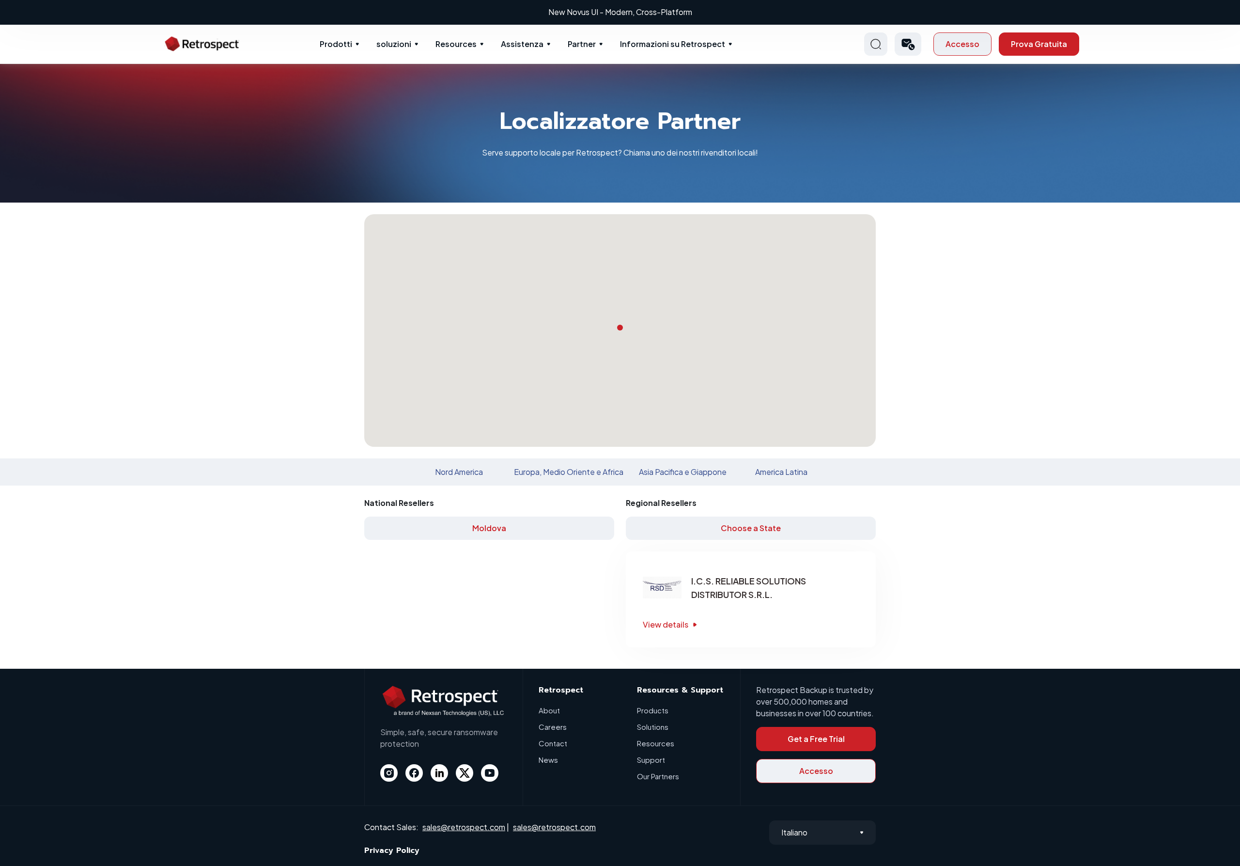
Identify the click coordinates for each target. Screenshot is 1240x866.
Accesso (962, 44)
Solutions (652, 726)
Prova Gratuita (1039, 44)
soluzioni (393, 44)
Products (652, 710)
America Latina (781, 472)
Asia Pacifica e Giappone (683, 472)
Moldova (489, 528)
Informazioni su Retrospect (672, 44)
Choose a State (751, 528)
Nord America (459, 472)
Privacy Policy (391, 850)
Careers (553, 726)
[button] (908, 44)
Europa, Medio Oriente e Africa (568, 472)
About (549, 710)
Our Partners (658, 776)
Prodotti (336, 44)
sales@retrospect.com (463, 827)
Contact (553, 743)
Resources (456, 44)
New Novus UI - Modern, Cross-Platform (620, 12)
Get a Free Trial (816, 739)
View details (665, 624)
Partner (582, 44)
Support (651, 759)
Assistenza (522, 44)
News (548, 759)
